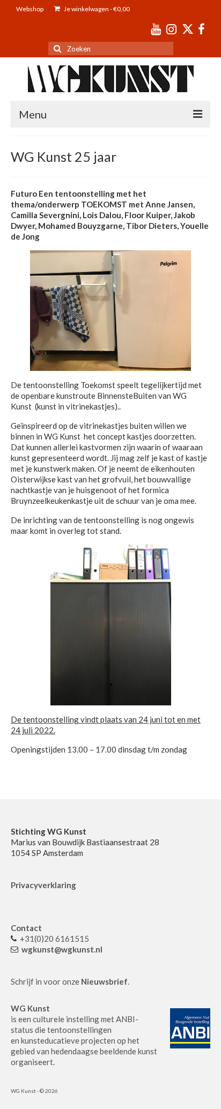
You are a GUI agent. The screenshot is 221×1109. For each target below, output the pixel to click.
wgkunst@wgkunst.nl (61, 949)
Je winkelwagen (96, 9)
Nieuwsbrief (104, 981)
